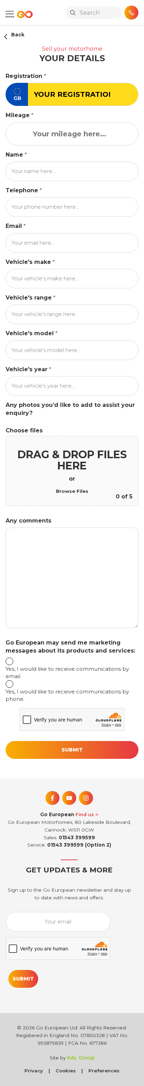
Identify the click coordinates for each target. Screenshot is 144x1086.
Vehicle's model (30, 333)
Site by (72, 1057)
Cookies (66, 1070)
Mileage (18, 115)
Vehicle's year (27, 369)
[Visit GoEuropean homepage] (23, 14)
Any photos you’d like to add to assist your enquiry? (70, 409)
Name (14, 154)
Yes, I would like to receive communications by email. (67, 672)
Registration (24, 76)
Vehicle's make (28, 262)
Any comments (28, 520)
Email (14, 226)
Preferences (104, 1070)
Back (17, 34)
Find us (84, 814)
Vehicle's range (29, 297)
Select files (72, 491)
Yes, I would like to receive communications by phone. (67, 695)
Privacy (33, 1070)
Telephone (22, 190)
